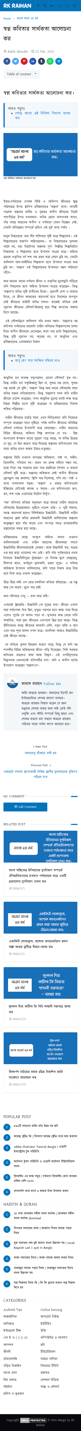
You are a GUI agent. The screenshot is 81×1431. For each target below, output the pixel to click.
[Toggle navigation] (74, 5)
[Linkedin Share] (32, 61)
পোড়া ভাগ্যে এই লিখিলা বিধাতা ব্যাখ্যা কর (42, 116)
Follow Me (52, 684)
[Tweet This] (15, 61)
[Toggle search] (67, 5)
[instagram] (44, 5)
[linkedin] (51, 5)
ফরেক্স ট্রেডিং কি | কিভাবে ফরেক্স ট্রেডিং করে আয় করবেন (45, 1136)
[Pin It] (24, 61)
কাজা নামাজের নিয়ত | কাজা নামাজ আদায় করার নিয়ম (43, 1258)
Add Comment (28, 807)
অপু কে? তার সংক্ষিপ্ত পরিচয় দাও (37, 360)
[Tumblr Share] (41, 61)
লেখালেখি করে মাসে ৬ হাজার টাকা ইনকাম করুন (41, 1191)
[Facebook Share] (6, 61)
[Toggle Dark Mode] (60, 5)
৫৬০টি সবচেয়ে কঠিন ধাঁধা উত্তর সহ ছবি (36, 1126)
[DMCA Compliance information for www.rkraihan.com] (33, 1420)
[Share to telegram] (58, 61)
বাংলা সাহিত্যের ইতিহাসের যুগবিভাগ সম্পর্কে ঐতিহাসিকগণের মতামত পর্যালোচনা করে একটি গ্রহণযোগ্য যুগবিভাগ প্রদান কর (37, 876)
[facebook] (38, 5)
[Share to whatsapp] (50, 61)
